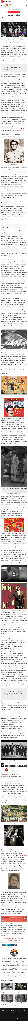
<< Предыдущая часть (10, 938)
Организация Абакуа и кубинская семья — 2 (20, 1003)
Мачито (20, 123)
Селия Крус (17, 369)
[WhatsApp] (6, 945)
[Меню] (1, 5)
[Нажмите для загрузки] (26, 565)
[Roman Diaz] (7, 986)
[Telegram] (9, 945)
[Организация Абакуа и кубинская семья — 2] (21, 998)
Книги (13, 9)
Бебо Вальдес (5, 774)
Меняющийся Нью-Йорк (6, 1002)
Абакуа (17, 12)
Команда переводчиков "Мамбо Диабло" (11, 17)
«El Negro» (24, 855)
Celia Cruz (20, 130)
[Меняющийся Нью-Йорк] (7, 998)
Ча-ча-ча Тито (18, 990)
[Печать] (15, 945)
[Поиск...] (26, 5)
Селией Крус (14, 130)
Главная (9, 9)
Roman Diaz (4, 990)
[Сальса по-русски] (8, 5)
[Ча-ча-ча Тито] (21, 986)
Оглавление (20, 938)
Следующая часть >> (14, 940)
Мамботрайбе (6, 667)
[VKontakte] (3, 945)
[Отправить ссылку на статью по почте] (12, 945)
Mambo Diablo (18, 9)
